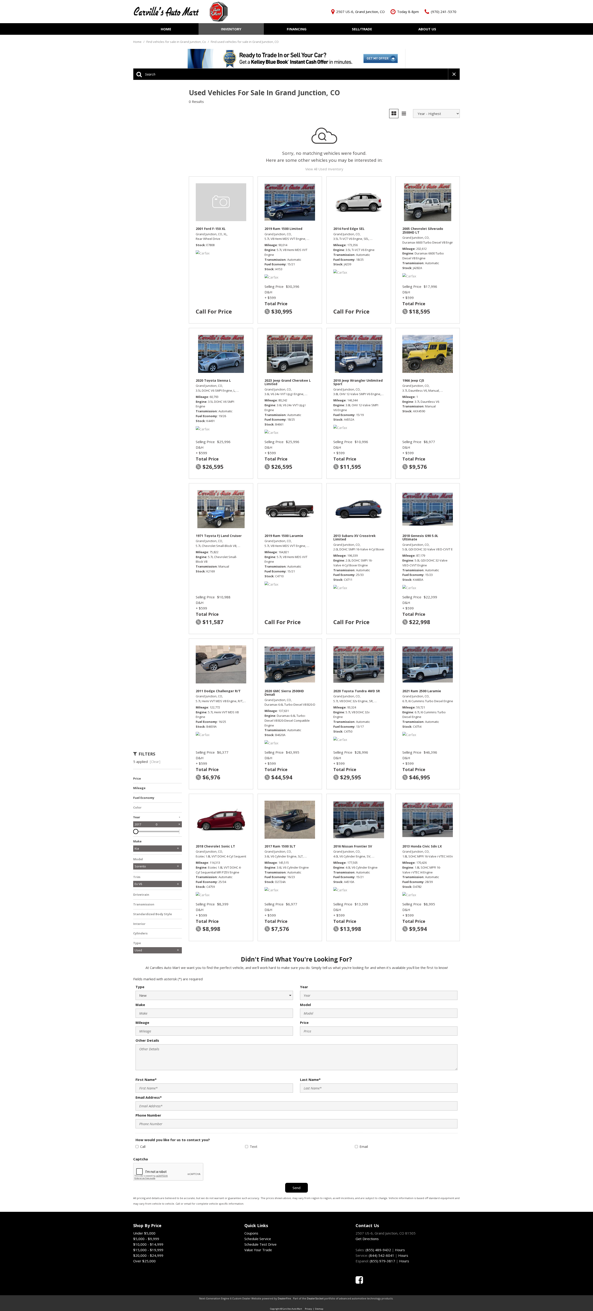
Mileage (142, 1022)
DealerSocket (315, 1298)
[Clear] (155, 761)
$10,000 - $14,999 (148, 1244)
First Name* (146, 1079)
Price (304, 1022)
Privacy (308, 1308)
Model (305, 1004)
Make (140, 1004)
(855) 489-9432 (378, 1250)
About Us (427, 29)
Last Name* (310, 1079)
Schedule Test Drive (260, 1244)
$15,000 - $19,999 (148, 1250)
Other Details (147, 1040)
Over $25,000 (144, 1261)
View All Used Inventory (324, 169)
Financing (296, 29)
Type (140, 986)
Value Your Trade (258, 1250)
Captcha (140, 1159)
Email (364, 1146)
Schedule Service (257, 1238)
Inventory (231, 29)
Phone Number (148, 1115)
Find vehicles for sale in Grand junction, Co (176, 42)
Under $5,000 (144, 1233)
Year (304, 986)
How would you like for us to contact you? (173, 1139)
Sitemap (319, 1308)
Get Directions (367, 1238)
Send (296, 1187)
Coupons (251, 1233)
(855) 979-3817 (382, 1261)
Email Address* (149, 1097)
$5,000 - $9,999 (146, 1238)
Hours (400, 1250)
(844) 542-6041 (381, 1255)
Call (142, 1146)
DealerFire (284, 1298)
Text (253, 1146)
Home (166, 29)
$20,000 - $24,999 (148, 1255)
